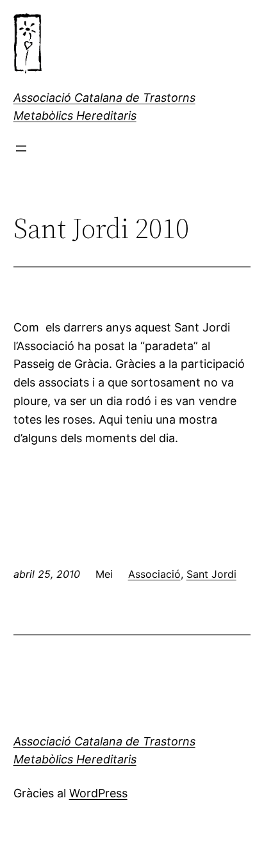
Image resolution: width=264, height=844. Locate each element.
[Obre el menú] (21, 148)
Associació (154, 574)
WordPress (98, 793)
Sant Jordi (211, 574)
